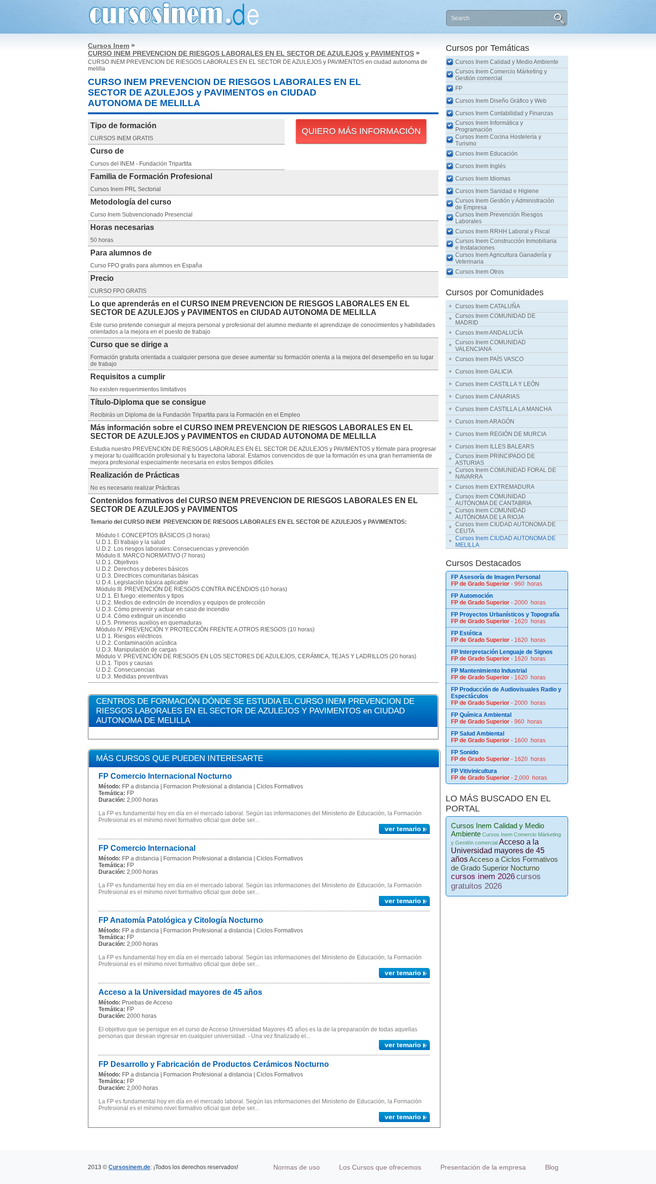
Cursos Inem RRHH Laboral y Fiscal (502, 231)
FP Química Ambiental (481, 715)
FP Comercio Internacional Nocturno (165, 776)
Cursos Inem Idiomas (482, 178)
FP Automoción (472, 595)
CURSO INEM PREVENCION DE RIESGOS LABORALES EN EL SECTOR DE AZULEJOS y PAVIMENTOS (251, 53)
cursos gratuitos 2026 (496, 881)
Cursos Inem (108, 45)
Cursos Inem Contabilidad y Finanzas (504, 113)
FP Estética (466, 633)
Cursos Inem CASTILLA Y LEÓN (497, 384)
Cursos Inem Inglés (480, 166)
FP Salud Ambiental (477, 733)
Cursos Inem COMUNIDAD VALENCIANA (490, 345)
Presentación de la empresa (483, 1167)
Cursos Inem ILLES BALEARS (494, 446)
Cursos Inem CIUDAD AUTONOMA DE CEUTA (505, 527)
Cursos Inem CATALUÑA (487, 306)
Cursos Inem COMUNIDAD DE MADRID (495, 319)
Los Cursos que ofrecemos (380, 1167)
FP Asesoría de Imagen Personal (495, 577)
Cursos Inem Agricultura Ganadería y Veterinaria (503, 258)
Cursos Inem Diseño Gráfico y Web (501, 100)
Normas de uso (296, 1167)
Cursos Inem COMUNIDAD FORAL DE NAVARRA (505, 473)
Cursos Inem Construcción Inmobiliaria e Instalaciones (506, 244)
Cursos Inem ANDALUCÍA (489, 332)
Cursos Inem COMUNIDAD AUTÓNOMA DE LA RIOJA (490, 513)
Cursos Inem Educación (486, 153)
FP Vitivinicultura (474, 771)
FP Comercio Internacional (146, 848)
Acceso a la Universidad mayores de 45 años (180, 992)
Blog (552, 1167)
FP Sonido (464, 752)
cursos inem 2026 (483, 876)
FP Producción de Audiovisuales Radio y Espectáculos (506, 693)
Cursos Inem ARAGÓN (484, 421)
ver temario (403, 829)
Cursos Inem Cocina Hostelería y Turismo (498, 140)
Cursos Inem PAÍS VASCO (489, 359)
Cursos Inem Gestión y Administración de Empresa (504, 204)
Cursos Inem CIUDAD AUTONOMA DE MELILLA (505, 541)
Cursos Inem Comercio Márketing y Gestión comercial (501, 75)
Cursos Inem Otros (479, 271)
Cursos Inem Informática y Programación (489, 126)
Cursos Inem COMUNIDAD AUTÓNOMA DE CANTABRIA (493, 500)
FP (458, 88)
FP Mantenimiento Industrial (489, 670)
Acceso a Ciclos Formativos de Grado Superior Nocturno (504, 863)
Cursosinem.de (129, 1167)
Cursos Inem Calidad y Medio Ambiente (507, 62)
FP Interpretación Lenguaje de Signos (502, 652)
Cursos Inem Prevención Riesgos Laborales (499, 218)
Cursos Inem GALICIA (483, 371)
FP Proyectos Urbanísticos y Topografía (505, 614)
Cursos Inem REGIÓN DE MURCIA (501, 434)
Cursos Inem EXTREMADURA (495, 486)
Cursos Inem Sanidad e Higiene (497, 191)
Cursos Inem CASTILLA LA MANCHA (503, 409)
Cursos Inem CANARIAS (487, 396)
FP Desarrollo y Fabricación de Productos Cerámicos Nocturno (213, 1064)
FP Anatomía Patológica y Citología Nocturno (180, 920)
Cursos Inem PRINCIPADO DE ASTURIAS (495, 459)
